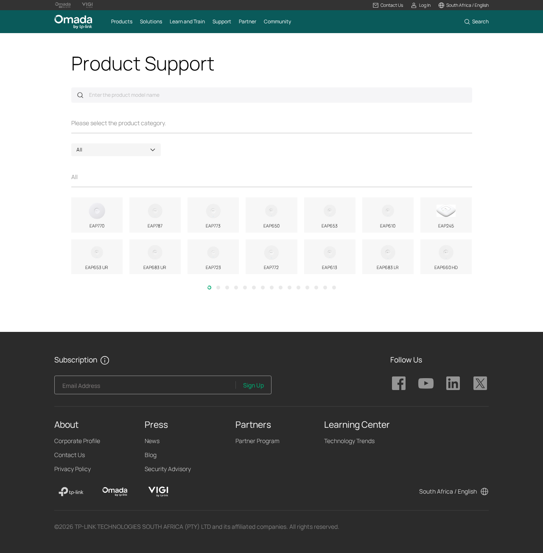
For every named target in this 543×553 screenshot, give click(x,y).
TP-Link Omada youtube (425, 383)
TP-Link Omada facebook (398, 383)
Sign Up (253, 385)
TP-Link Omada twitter (480, 383)
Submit (80, 95)
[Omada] (115, 492)
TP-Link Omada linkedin (453, 383)
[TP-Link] (71, 492)
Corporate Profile (77, 441)
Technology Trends (349, 441)
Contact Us (69, 455)
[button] (387, 5)
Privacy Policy (72, 469)
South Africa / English (448, 491)
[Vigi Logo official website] (87, 5)
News (152, 441)
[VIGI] (158, 492)
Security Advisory (168, 469)
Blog (151, 455)
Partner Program (257, 441)
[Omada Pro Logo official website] (62, 5)
